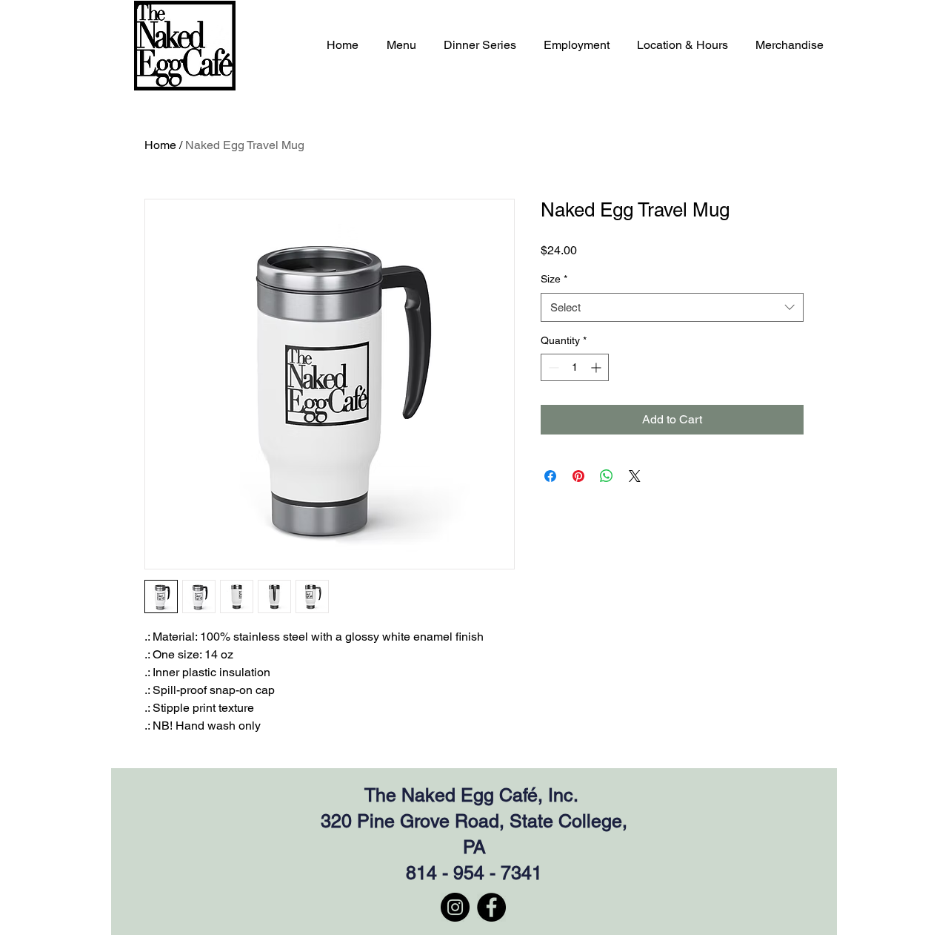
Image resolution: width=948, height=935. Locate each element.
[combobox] (672, 307)
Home (160, 145)
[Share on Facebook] (550, 476)
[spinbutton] (574, 367)
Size (554, 279)
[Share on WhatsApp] (606, 476)
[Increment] (597, 367)
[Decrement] (552, 367)
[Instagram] (455, 907)
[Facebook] (491, 907)
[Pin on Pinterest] (578, 476)
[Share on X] (635, 476)
